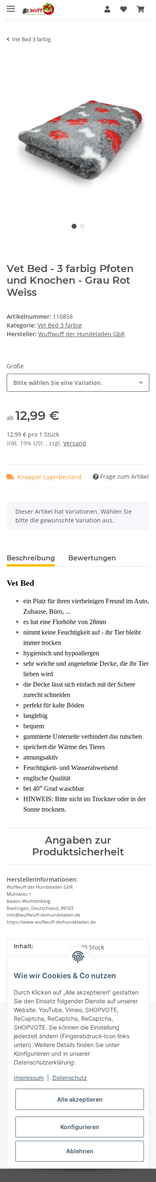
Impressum (29, 1077)
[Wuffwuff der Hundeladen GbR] (38, 9)
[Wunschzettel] (123, 9)
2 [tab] (82, 226)
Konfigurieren (79, 1126)
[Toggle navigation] (11, 5)
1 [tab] (74, 226)
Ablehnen (80, 1151)
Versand (74, 443)
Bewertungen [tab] (92, 558)
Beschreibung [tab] (31, 558)
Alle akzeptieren (80, 1099)
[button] (107, 9)
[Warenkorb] (140, 9)
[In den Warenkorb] (13, 62)
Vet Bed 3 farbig (59, 325)
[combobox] (78, 383)
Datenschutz (69, 1077)
